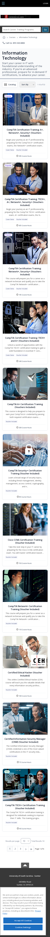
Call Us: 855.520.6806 (13, 43)
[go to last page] (31, 848)
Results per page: (13, 841)
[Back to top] (25, 878)
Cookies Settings (23, 927)
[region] (23, 911)
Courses (12, 37)
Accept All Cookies (23, 920)
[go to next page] (26, 848)
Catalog (12, 84)
